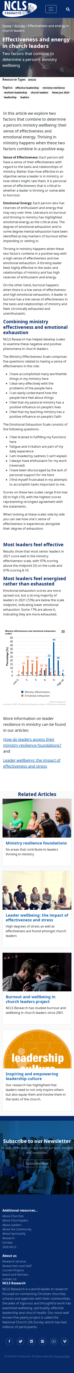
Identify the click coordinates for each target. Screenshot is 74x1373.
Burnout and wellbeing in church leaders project (30, 999)
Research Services (14, 1261)
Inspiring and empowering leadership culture (32, 1076)
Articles (19, 26)
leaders (24, 97)
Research (8, 1238)
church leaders (39, 92)
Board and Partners (15, 1274)
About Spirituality (13, 1233)
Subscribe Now (37, 1163)
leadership (10, 97)
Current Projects (13, 1270)
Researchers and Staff (17, 1266)
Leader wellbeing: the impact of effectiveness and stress (37, 918)
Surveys (7, 1242)
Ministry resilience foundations (36, 843)
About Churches (13, 1216)
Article (32, 79)
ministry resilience (54, 87)
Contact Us (9, 1279)
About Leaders (12, 1225)
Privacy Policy (62, 1356)
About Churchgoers (15, 1220)
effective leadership (27, 87)
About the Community (16, 1229)
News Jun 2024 (60, 92)
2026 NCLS (9, 1247)
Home (6, 26)
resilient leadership (15, 92)
